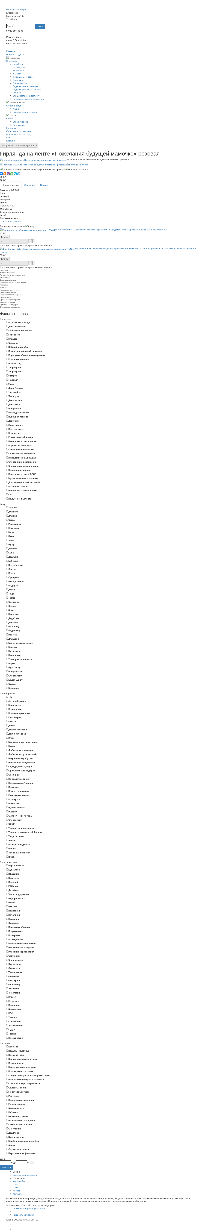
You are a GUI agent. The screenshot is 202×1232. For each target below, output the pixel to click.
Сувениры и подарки (9, 304)
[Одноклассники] (4, 173)
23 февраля (19, 70)
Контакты (11, 127)
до (14, 1162)
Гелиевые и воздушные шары (13, 282)
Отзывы (44, 184)
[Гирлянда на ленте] (77, 164)
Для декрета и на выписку (26, 95)
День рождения (21, 83)
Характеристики (11, 184)
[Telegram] (18, 173)
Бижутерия (4, 277)
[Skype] (15, 173)
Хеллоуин (18, 79)
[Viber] (8, 173)
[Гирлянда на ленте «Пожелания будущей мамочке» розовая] (33, 159)
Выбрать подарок (15, 54)
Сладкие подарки (7, 302)
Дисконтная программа (25, 111)
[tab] (101, 318)
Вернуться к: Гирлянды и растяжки (19, 145)
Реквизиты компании (23, 1214)
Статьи (9, 118)
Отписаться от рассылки (19, 131)
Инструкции (19, 124)
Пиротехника (5, 297)
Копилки (4, 287)
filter (8, 137)
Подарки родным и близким (27, 89)
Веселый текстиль (8, 280)
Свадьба (17, 92)
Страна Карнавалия (10, 221)
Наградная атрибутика (9, 290)
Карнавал (4, 285)
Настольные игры (8, 292)
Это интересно (20, 121)
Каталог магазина (7, 272)
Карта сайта (19, 1181)
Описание (29, 184)
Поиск (40, 26)
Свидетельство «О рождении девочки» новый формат (111, 229)
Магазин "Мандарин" (17, 9)
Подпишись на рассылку (19, 134)
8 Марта (17, 73)
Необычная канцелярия (10, 295)
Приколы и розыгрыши (10, 299)
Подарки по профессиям (26, 86)
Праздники (11, 60)
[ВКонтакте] (1, 173)
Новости (17, 1190)
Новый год (18, 64)
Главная (10, 51)
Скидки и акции (14, 105)
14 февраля (19, 67)
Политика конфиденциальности (29, 1208)
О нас (16, 1184)
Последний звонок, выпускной (28, 98)
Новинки (4, 270)
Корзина (10, 140)
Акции (16, 108)
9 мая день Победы (23, 76)
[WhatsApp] (11, 173)
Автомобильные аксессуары (12, 275)
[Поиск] (32, 1162)
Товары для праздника (10, 307)
